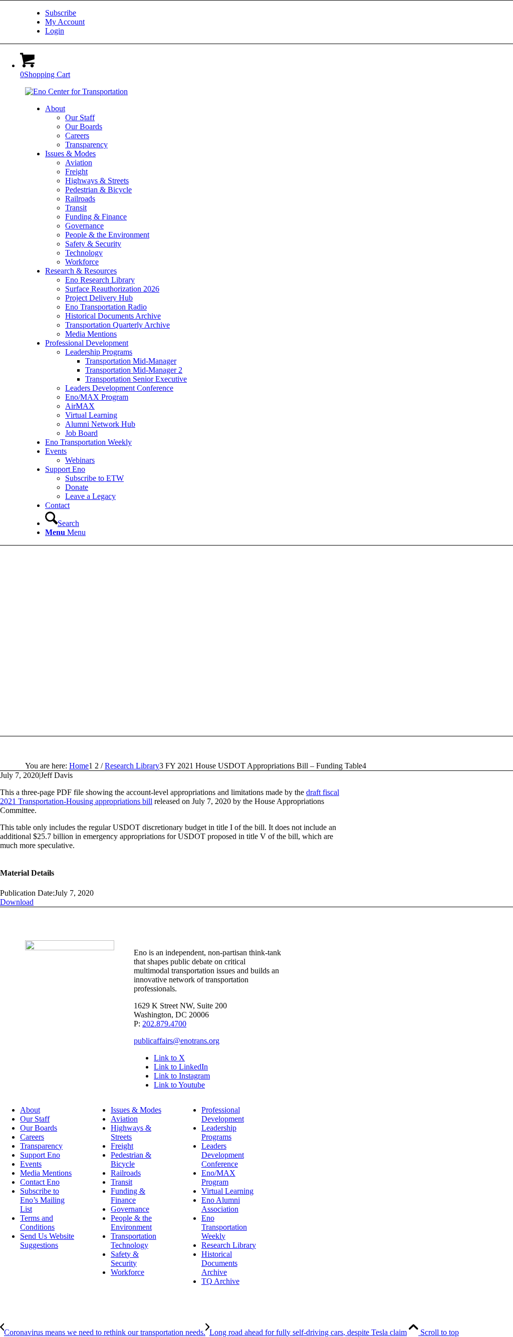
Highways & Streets (131, 1132)
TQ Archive (220, 1281)
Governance (130, 1209)
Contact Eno (40, 1182)
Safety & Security (125, 1258)
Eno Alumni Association (220, 1204)
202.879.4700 (164, 1023)
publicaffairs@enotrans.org (176, 1040)
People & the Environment (131, 1222)
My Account (65, 22)
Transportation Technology (133, 1240)
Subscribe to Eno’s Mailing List (42, 1200)
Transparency (41, 1146)
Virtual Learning (227, 1191)
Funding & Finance (128, 1195)
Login (54, 31)
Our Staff (35, 1119)
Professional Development (222, 1114)
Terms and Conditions (37, 1222)
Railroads (126, 1173)
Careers (32, 1137)
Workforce (127, 1272)
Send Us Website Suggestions (47, 1240)
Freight (122, 1146)
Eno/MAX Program (218, 1177)
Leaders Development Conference (222, 1155)
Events (31, 1164)
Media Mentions (46, 1173)
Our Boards (38, 1128)
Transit (121, 1182)
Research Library (228, 1245)
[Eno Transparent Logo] (69, 947)
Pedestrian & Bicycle (131, 1159)
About (30, 1110)
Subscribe (60, 13)
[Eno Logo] (76, 91)
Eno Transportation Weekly (224, 1227)
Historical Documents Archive (219, 1263)
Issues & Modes (136, 1110)
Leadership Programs (218, 1132)
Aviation (124, 1119)
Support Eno (40, 1155)
